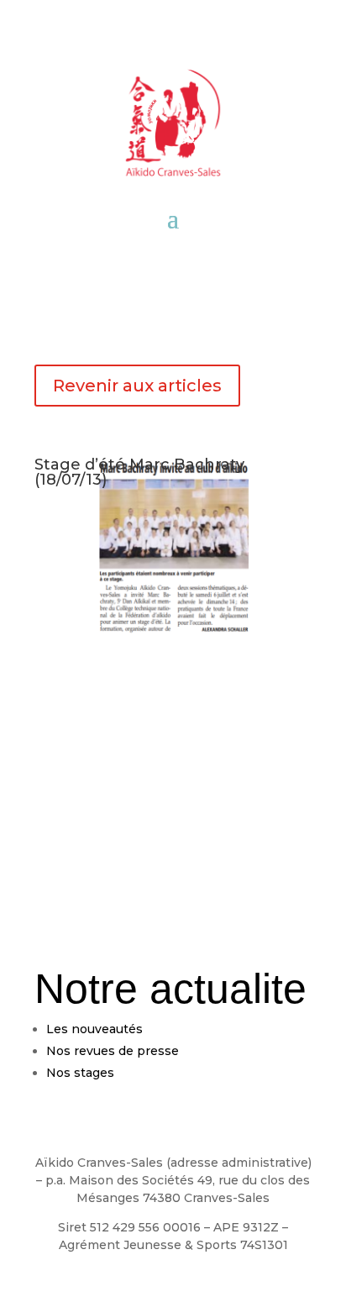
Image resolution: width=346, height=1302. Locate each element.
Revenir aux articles (137, 385)
